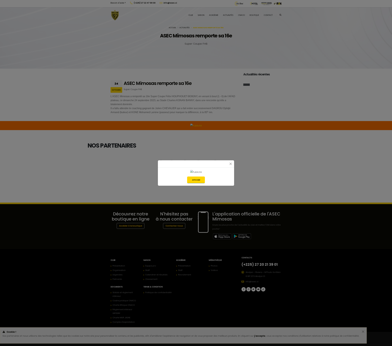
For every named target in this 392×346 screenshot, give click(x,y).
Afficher (196, 180)
